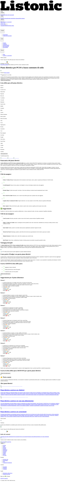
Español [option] (4, 448)
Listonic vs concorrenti (7, 21)
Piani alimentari (17, 18)
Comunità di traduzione (7, 462)
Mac (13, 25)
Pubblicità (5, 467)
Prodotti (2, 18)
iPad (6, 25)
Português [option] (5, 450)
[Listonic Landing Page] (31, 10)
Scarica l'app (2, 24)
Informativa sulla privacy (7, 473)
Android (2, 25)
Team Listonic (7, 72)
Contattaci (5, 468)
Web (8, 25)
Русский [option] (4, 455)
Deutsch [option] (4, 447)
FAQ (4, 461)
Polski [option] (4, 446)
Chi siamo (5, 466)
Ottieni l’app (2, 23)
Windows (10, 25)
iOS (4, 25)
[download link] (2, 441)
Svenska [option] (4, 452)
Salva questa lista (4, 153)
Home (1, 64)
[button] (1, 27)
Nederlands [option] (5, 449)
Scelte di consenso (4, 478)
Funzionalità (2, 14)
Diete (1, 21)
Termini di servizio (6, 474)
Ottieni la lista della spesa (5, 80)
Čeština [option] (4, 453)
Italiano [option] (4, 454)
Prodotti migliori (10, 18)
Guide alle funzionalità (9, 14)
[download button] (3, 62)
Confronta (5, 18)
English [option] (4, 445)
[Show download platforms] (6, 24)
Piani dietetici (22, 18)
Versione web (5, 459)
